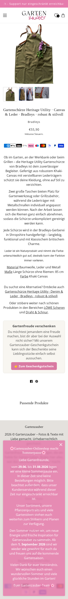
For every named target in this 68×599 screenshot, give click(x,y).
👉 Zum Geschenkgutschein (34, 366)
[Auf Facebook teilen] (31, 381)
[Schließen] (61, 444)
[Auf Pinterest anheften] (37, 381)
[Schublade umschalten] (5, 15)
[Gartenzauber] (34, 15)
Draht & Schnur (37, 312)
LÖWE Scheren (54, 308)
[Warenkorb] (63, 15)
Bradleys (34, 122)
